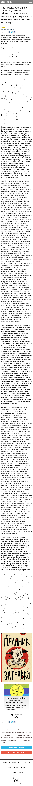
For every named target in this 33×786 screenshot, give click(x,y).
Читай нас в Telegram (17, 747)
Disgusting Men (5, 29)
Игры (9, 767)
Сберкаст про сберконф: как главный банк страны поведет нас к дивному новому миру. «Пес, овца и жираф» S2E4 (24, 735)
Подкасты (6, 762)
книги (2, 27)
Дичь (14, 762)
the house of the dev (16, 773)
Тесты (20, 762)
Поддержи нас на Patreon (17, 752)
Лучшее (16, 767)
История (28, 762)
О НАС (23, 767)
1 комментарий (18, 714)
